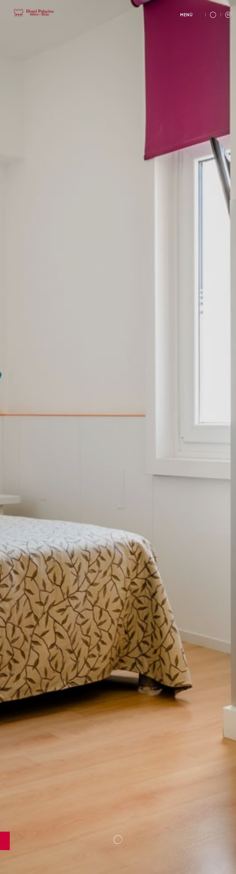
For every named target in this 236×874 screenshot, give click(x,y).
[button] (190, 15)
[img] (118, 437)
